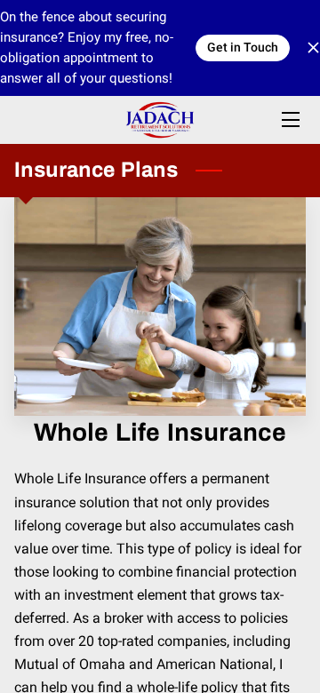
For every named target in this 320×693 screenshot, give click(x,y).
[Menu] (289, 119)
